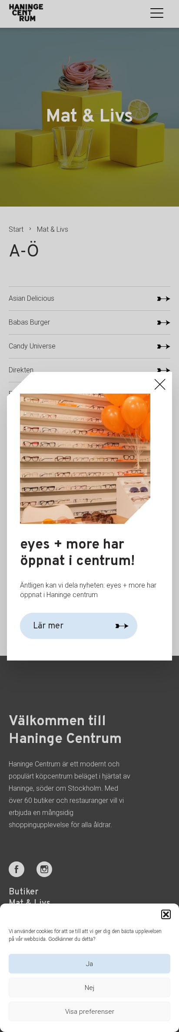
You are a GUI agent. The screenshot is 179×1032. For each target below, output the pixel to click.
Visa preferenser (89, 1012)
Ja (89, 964)
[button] (166, 914)
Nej (89, 988)
